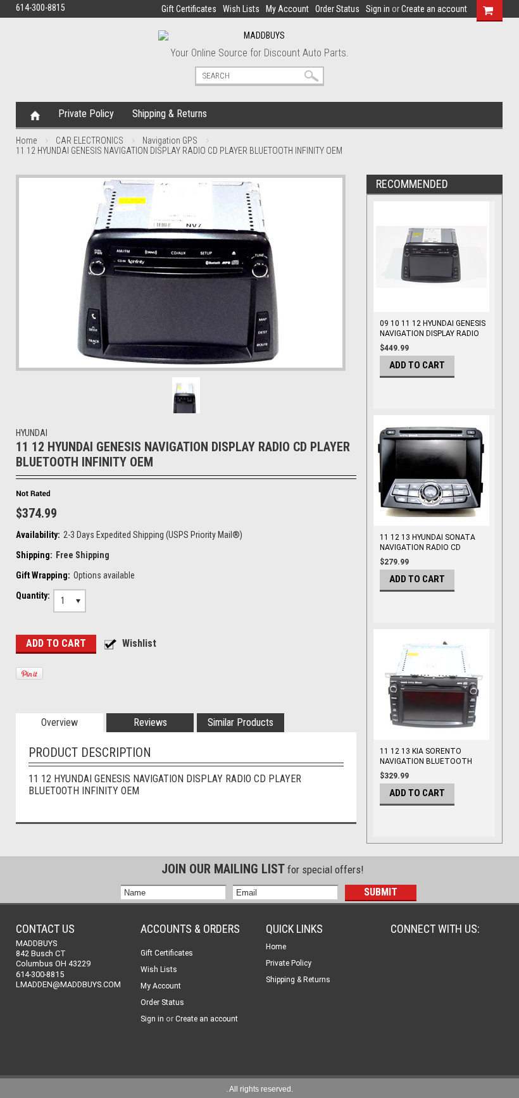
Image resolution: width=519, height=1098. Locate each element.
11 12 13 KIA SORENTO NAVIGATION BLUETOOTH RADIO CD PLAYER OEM (426, 761)
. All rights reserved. (259, 1089)
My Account (287, 9)
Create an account (434, 9)
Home (35, 115)
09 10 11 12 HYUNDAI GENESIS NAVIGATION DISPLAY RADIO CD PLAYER (432, 333)
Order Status (337, 9)
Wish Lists (241, 9)
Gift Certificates (188, 9)
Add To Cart (417, 365)
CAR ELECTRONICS (89, 140)
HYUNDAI (31, 433)
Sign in (378, 9)
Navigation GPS (169, 140)
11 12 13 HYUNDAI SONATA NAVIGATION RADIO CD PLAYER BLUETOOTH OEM (427, 547)
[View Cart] (488, 9)
